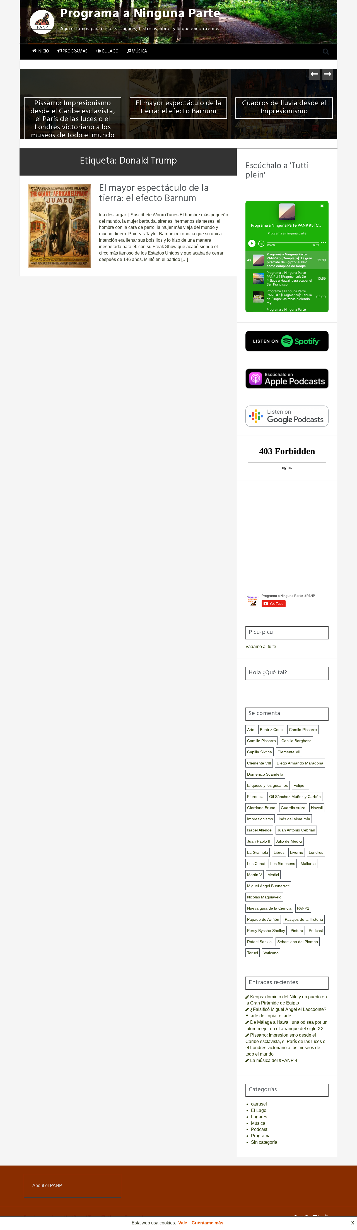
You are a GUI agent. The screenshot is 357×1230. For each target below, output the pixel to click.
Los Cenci (256, 863)
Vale (182, 1223)
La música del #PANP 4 (273, 1060)
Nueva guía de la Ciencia (269, 908)
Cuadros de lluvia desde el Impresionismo (284, 108)
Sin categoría (264, 1142)
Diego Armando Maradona (300, 763)
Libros (279, 852)
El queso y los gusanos (267, 785)
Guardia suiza (293, 807)
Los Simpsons (282, 863)
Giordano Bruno (261, 807)
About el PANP (47, 1185)
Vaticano (271, 953)
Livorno (296, 852)
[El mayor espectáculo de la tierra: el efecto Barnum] (59, 225)
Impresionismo (260, 819)
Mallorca (308, 863)
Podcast (316, 930)
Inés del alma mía (294, 819)
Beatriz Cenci (271, 729)
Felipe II (300, 785)
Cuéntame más (207, 1223)
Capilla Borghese (296, 741)
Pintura (297, 930)
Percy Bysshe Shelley (266, 930)
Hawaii (317, 807)
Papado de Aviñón (263, 919)
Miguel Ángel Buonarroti (268, 886)
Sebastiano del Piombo (297, 941)
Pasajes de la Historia (304, 919)
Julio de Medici (289, 841)
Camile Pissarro (303, 729)
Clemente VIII (259, 763)
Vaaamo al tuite (260, 646)
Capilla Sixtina (259, 752)
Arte (250, 729)
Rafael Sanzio (259, 941)
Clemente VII (289, 752)
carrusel (259, 1104)
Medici (273, 874)
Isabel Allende (259, 830)
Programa (261, 1135)
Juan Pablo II (258, 841)
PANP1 (303, 908)
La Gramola (257, 852)
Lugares (259, 1116)
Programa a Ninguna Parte (140, 15)
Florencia (255, 796)
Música (139, 52)
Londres (316, 852)
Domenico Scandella (265, 774)
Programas (75, 52)
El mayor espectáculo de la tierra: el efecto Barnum (178, 108)
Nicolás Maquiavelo (264, 897)
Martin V (254, 874)
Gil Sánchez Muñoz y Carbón (295, 796)
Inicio (43, 52)
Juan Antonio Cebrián (296, 830)
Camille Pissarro (261, 741)
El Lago (110, 52)
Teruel (252, 953)
